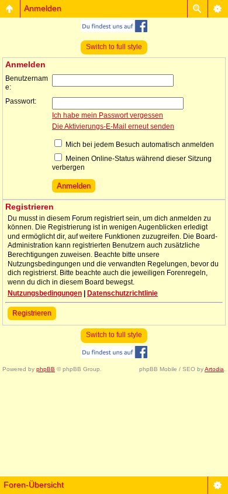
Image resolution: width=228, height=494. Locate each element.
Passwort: (20, 101)
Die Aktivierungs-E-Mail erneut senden (113, 126)
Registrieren (31, 313)
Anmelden (42, 8)
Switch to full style (114, 47)
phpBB (45, 369)
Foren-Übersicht (34, 484)
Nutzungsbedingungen (45, 293)
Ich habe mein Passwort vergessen (107, 115)
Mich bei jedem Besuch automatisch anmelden (139, 144)
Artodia (214, 369)
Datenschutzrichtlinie (122, 293)
